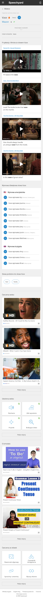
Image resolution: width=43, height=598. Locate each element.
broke (18, 107)
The (9, 107)
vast (6, 282)
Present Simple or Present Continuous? (16, 530)
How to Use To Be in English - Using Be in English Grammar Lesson (21, 470)
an (4, 145)
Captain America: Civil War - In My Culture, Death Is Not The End (21, 381)
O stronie (38, 591)
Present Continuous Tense (12, 500)
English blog (17, 591)
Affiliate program (6, 591)
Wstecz (7, 9)
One (4, 142)
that (21, 107)
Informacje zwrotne (21, 594)
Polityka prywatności (28, 591)
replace (8, 75)
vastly (16, 282)
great (16, 177)
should (9, 142)
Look (5, 107)
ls (3, 177)
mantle (11, 110)
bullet (13, 107)
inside (25, 145)
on (4, 110)
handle (20, 142)
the (12, 75)
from (17, 145)
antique (8, 145)
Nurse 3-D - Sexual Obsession (12, 48)
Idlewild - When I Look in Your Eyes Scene (17, 351)
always (14, 142)
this (6, 177)
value (20, 177)
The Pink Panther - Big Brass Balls (13, 115)
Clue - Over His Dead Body (11, 80)
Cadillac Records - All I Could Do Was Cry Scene (19, 321)
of (13, 177)
